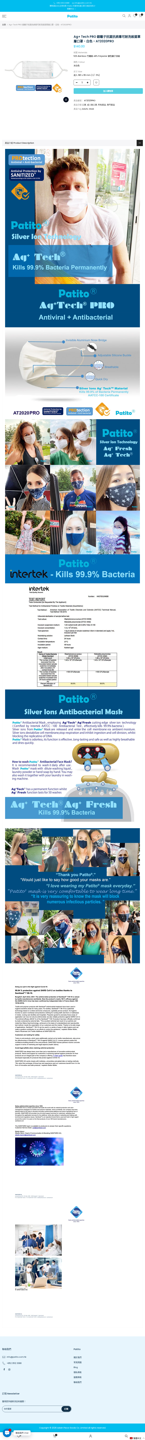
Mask (91, 108)
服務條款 (78, 1377)
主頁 (4, 24)
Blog (76, 1367)
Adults (85, 108)
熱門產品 (111, 104)
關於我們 (78, 1357)
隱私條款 (78, 1372)
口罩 (84, 104)
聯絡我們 (78, 1382)
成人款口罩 (92, 104)
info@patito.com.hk (83, 3)
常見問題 (78, 1362)
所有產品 (102, 104)
